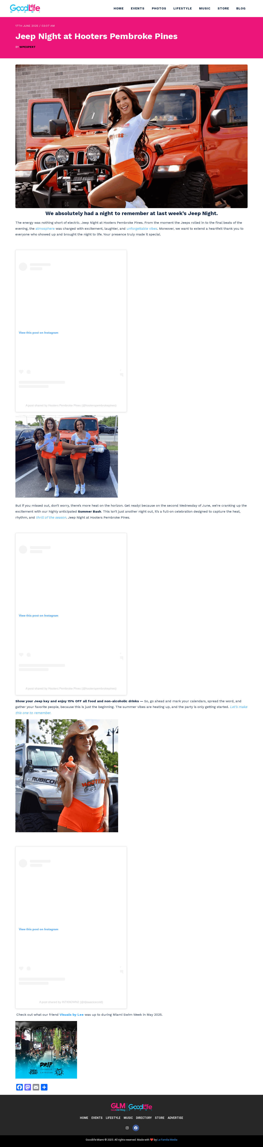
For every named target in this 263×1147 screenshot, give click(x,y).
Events (137, 8)
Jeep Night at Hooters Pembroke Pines (96, 36)
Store (223, 8)
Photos (159, 8)
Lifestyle (182, 8)
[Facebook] (136, 1128)
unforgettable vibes (142, 229)
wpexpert (28, 46)
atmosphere (45, 229)
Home (119, 8)
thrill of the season (51, 517)
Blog (241, 8)
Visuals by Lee (72, 1015)
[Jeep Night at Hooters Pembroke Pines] (131, 207)
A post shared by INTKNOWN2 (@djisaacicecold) (71, 1002)
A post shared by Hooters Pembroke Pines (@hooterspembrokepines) (71, 405)
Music (204, 8)
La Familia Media (167, 1139)
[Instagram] (127, 1128)
